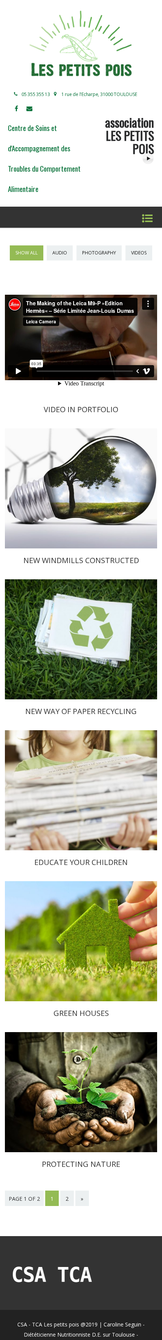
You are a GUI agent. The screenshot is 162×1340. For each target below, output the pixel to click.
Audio (59, 253)
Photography (99, 253)
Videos (139, 253)
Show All (26, 253)
